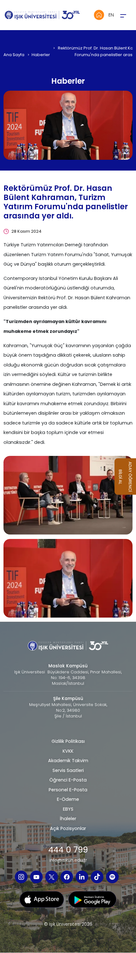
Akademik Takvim (68, 760)
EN (111, 15)
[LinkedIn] (82, 877)
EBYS (68, 809)
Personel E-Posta (68, 790)
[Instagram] (21, 877)
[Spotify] (112, 877)
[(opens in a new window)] (42, 901)
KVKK (68, 751)
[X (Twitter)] (51, 877)
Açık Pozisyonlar (68, 828)
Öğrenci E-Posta (68, 780)
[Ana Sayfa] (99, 15)
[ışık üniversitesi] (68, 495)
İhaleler (68, 818)
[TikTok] (97, 877)
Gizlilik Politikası (68, 741)
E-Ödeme (68, 799)
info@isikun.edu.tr (68, 860)
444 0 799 (68, 850)
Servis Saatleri (68, 770)
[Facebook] (66, 877)
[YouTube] (36, 877)
